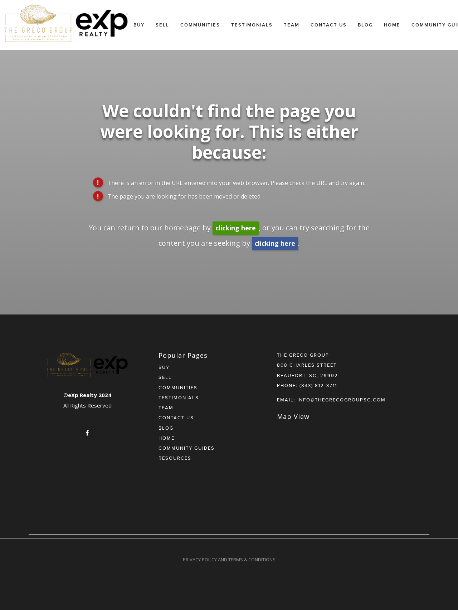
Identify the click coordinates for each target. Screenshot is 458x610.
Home (392, 24)
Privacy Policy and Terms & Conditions (229, 559)
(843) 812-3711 (318, 385)
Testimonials (252, 24)
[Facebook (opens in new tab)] (87, 433)
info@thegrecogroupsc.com (341, 399)
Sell (162, 24)
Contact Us (329, 24)
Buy (139, 24)
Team (291, 24)
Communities (200, 24)
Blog (365, 24)
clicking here (235, 228)
